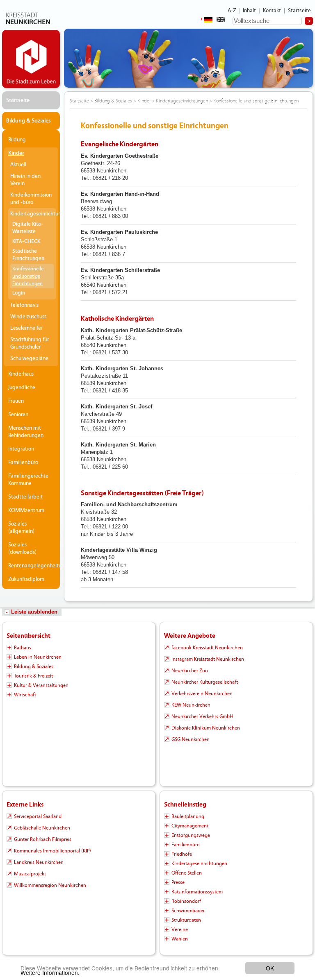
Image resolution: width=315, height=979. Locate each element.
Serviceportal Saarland (38, 816)
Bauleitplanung (187, 816)
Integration (21, 449)
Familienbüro (23, 462)
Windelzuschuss (28, 316)
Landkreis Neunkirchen (39, 862)
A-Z (232, 10)
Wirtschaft (25, 695)
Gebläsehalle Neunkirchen (42, 828)
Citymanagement (189, 826)
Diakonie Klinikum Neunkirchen (205, 728)
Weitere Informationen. (50, 972)
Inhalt (249, 10)
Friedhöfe (181, 854)
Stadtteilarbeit (25, 497)
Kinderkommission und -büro (31, 199)
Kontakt (272, 10)
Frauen (16, 401)
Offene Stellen (186, 873)
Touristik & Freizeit (33, 676)
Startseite (299, 10)
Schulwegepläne (29, 358)
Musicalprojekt (30, 874)
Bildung (17, 139)
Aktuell (18, 164)
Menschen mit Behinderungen (25, 432)
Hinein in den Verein (25, 180)
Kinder (16, 153)
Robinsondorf (186, 901)
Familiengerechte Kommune (28, 480)
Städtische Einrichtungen (28, 255)
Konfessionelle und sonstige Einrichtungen (27, 276)
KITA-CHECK (26, 241)
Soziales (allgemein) (21, 528)
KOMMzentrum (26, 510)
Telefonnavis (24, 305)
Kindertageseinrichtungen (33, 214)
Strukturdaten (186, 920)
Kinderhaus (21, 374)
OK (270, 968)
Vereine (179, 929)
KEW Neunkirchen (190, 705)
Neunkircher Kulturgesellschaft (204, 682)
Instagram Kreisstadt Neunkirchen (207, 659)
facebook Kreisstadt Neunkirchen (207, 647)
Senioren (18, 414)
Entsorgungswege (190, 835)
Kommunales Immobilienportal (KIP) (52, 851)
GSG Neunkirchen (190, 739)
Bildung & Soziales (28, 121)
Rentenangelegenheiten (33, 565)
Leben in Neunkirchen (38, 657)
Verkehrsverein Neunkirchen (202, 693)
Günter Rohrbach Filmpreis (42, 839)
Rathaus (22, 647)
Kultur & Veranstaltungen (41, 685)
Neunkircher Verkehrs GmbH (202, 716)
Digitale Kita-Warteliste (27, 228)
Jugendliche (21, 387)
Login (18, 293)
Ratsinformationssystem (197, 892)
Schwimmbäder (188, 910)
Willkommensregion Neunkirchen (50, 885)
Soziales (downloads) (22, 548)
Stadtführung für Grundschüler (29, 343)
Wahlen (179, 939)
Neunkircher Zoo (189, 670)
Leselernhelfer (26, 328)
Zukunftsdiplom (26, 579)
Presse (178, 882)
